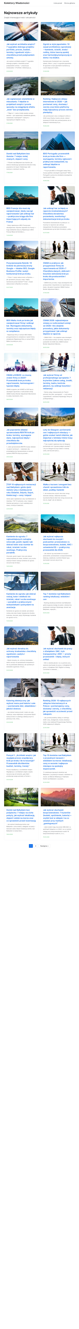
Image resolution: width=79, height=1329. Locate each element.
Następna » (44, 846)
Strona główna (69, 3)
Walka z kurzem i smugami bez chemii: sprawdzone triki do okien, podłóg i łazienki (57, 487)
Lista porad (58, 3)
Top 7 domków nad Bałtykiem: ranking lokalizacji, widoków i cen (57, 596)
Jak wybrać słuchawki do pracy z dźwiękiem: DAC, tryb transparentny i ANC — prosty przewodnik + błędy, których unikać (57, 654)
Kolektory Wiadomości (16, 3)
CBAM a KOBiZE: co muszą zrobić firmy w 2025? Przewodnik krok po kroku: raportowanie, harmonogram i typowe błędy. (20, 380)
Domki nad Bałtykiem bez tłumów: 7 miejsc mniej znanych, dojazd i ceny (18, 156)
